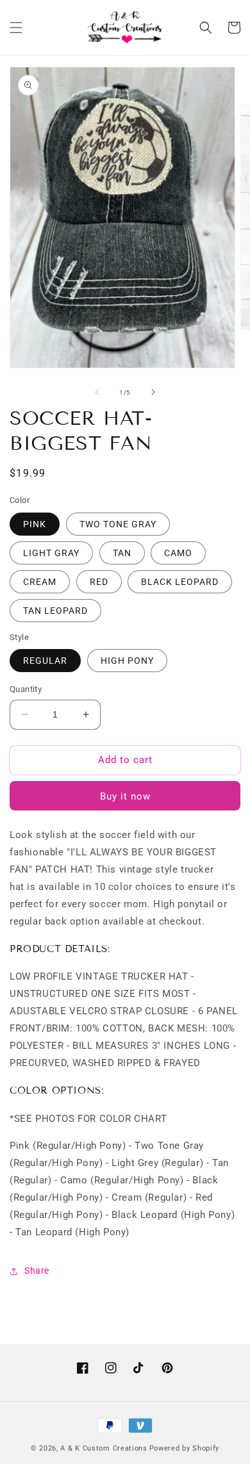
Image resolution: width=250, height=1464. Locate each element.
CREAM (39, 582)
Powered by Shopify (184, 1448)
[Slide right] (153, 392)
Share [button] (36, 1270)
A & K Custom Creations (103, 1448)
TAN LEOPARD (55, 610)
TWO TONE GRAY (117, 524)
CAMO (178, 553)
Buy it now (125, 796)
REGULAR (45, 660)
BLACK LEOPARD (180, 582)
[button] (16, 27)
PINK (34, 524)
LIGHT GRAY (51, 553)
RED (99, 582)
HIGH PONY (127, 660)
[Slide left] (97, 392)
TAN (122, 553)
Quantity (26, 689)
